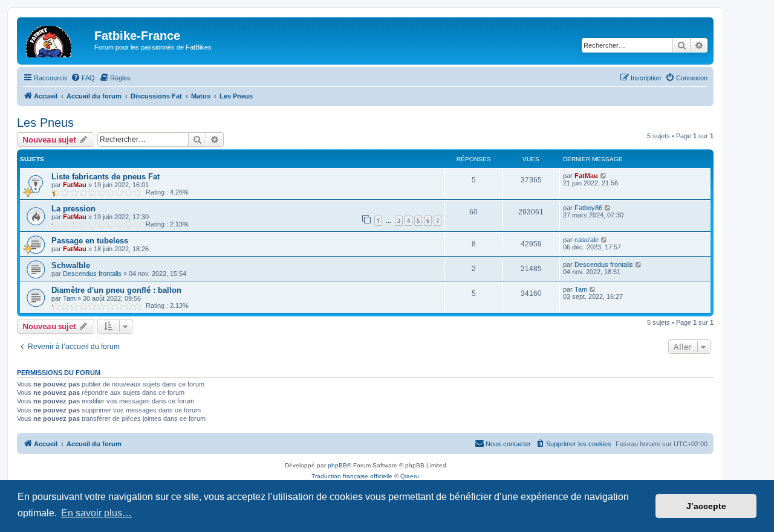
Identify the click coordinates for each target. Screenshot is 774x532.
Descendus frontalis (92, 273)
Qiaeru (409, 476)
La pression (73, 208)
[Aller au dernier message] (604, 175)
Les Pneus (45, 122)
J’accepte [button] (706, 506)
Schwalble (70, 265)
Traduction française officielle (351, 476)
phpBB (337, 465)
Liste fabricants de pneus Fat (105, 176)
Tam (69, 298)
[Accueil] (57, 39)
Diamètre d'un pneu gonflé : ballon (116, 290)
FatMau (74, 184)
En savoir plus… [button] (96, 513)
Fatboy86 (588, 207)
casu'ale (586, 239)
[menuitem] (83, 78)
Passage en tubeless (89, 240)
